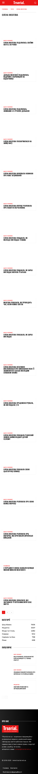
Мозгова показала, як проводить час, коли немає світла (18, 303)
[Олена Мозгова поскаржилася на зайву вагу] (19, 126)
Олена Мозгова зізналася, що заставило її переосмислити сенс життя (18, 602)
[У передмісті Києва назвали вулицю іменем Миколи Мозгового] (19, 553)
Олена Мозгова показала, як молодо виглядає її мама (15, 239)
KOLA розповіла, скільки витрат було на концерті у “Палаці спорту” (24, 658)
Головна (5, 9)
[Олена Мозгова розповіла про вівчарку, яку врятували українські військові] (19, 519)
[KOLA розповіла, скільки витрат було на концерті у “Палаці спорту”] (7, 657)
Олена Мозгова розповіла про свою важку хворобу (19, 502)
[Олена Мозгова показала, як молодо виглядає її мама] (19, 223)
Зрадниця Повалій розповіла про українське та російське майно (24, 673)
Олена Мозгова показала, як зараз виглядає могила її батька (18, 271)
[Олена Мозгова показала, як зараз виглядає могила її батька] (19, 255)
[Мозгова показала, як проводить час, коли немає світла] (19, 288)
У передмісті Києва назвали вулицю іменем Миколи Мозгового (19, 569)
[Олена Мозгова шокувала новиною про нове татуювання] (19, 159)
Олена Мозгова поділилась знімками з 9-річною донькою (17, 110)
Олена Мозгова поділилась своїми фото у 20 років (18, 43)
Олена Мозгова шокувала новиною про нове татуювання (18, 174)
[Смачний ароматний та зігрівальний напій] (7, 686)
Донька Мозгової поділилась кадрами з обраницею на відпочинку (16, 77)
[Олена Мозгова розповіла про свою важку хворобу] (19, 487)
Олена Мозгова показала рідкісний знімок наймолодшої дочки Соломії (18, 437)
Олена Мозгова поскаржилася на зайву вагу (18, 142)
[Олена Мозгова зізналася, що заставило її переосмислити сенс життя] (19, 585)
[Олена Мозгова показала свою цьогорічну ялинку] (19, 454)
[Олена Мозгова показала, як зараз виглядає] (19, 320)
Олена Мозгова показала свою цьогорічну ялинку (17, 470)
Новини (7, 565)
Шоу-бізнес (8, 40)
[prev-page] (3, 697)
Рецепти (16, 684)
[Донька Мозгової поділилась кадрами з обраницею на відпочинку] (19, 60)
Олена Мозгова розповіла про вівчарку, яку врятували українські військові (18, 536)
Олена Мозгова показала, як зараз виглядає (18, 335)
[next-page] (11, 612)
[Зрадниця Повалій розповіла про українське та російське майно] (7, 672)
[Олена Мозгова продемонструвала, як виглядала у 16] (19, 388)
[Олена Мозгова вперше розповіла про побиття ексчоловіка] (19, 191)
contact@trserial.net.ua (23, 749)
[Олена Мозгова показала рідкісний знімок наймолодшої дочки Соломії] (19, 420)
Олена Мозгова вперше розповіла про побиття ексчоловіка (18, 207)
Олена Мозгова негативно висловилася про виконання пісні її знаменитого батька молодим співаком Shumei (19, 370)
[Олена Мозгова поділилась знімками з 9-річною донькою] (19, 94)
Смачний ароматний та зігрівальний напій (21, 688)
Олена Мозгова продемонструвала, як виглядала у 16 (18, 404)
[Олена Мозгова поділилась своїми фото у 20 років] (19, 28)
